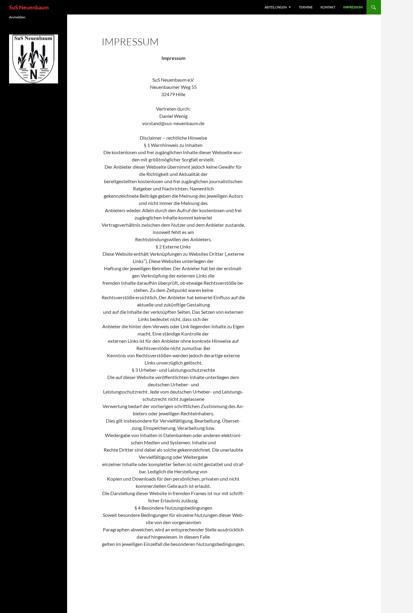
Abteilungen (276, 7)
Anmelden (17, 17)
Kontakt (327, 7)
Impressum (353, 7)
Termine (306, 7)
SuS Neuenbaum (29, 7)
